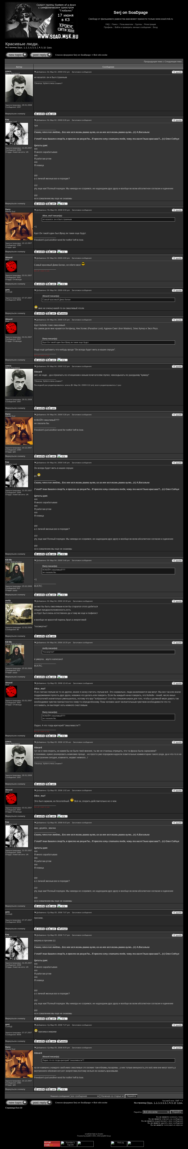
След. (49, 47)
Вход (155, 27)
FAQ (108, 24)
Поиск (115, 24)
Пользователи (126, 24)
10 (45, 47)
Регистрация (150, 24)
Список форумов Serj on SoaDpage (73, 55)
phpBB (88, 1136)
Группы (138, 24)
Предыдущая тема (153, 61)
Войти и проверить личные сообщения (133, 27)
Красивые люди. (22, 44)
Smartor (100, 1134)
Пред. (20, 47)
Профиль (108, 27)
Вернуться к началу (15, 114)
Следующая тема (173, 61)
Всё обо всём (100, 55)
